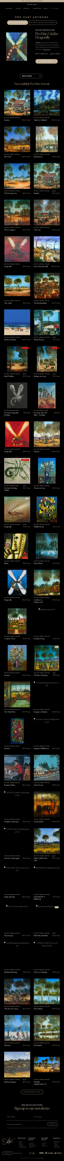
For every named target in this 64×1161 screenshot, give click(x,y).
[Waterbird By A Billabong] (47, 879)
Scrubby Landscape (11, 822)
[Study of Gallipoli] (47, 103)
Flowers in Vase (39, 488)
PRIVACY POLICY (18, 1153)
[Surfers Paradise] (17, 322)
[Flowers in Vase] (47, 471)
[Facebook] (30, 1153)
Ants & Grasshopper (12, 858)
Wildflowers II (39, 527)
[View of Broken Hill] (47, 249)
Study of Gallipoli (40, 120)
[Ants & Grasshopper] (17, 841)
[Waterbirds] (47, 1028)
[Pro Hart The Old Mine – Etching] (47, 395)
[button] (52, 8)
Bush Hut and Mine (41, 936)
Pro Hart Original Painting (12, 117)
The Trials (8, 303)
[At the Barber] (47, 804)
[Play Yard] (17, 139)
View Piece (46, 61)
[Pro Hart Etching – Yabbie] (17, 471)
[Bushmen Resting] (17, 955)
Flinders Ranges (10, 1082)
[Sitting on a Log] (47, 359)
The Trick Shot (9, 712)
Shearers (7, 1045)
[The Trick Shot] (17, 694)
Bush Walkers (9, 376)
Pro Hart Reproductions (45, 30)
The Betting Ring (40, 303)
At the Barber (39, 822)
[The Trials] (17, 286)
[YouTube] (33, 1153)
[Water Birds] (47, 546)
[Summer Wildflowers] (47, 731)
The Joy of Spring (40, 972)
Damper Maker (9, 785)
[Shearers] (17, 1028)
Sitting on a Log (40, 376)
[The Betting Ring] (47, 286)
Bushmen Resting (10, 972)
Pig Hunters (38, 157)
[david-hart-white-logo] (32, 5)
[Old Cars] (47, 212)
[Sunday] (17, 103)
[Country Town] (17, 621)
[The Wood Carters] (17, 991)
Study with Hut (9, 897)
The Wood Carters (11, 1009)
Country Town (9, 639)
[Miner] (17, 546)
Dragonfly (8, 266)
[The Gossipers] (17, 212)
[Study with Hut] (17, 879)
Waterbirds (38, 1045)
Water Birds (38, 563)
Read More (46, 49)
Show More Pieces (32, 1092)
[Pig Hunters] (47, 139)
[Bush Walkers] (17, 359)
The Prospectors (10, 193)
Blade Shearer (39, 340)
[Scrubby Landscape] (17, 804)
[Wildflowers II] (47, 509)
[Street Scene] (47, 768)
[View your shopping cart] (57, 8)
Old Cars (37, 230)
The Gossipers (9, 230)
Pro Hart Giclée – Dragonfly (47, 35)
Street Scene (38, 785)
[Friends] (47, 434)
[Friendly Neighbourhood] (47, 1064)
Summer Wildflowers (41, 748)
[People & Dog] (47, 621)
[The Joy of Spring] (47, 955)
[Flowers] (17, 658)
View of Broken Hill (41, 266)
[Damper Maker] (17, 768)
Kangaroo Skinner (40, 712)
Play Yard (7, 157)
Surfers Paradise (10, 340)
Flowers (7, 675)
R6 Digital (41, 1158)
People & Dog (39, 639)
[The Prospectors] (17, 176)
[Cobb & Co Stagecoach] (47, 582)
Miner (6, 563)
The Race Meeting (40, 675)
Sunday (7, 120)
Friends (36, 451)
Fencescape (8, 936)
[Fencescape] (17, 918)
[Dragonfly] (17, 249)
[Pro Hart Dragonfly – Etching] (17, 395)
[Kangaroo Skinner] (47, 694)
